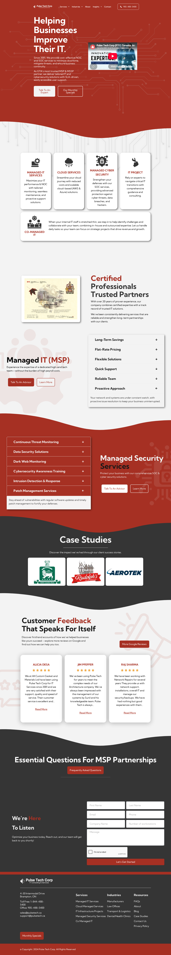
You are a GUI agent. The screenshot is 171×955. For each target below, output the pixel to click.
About (87, 6)
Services (63, 6)
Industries (76, 6)
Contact (107, 6)
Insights (96, 6)
